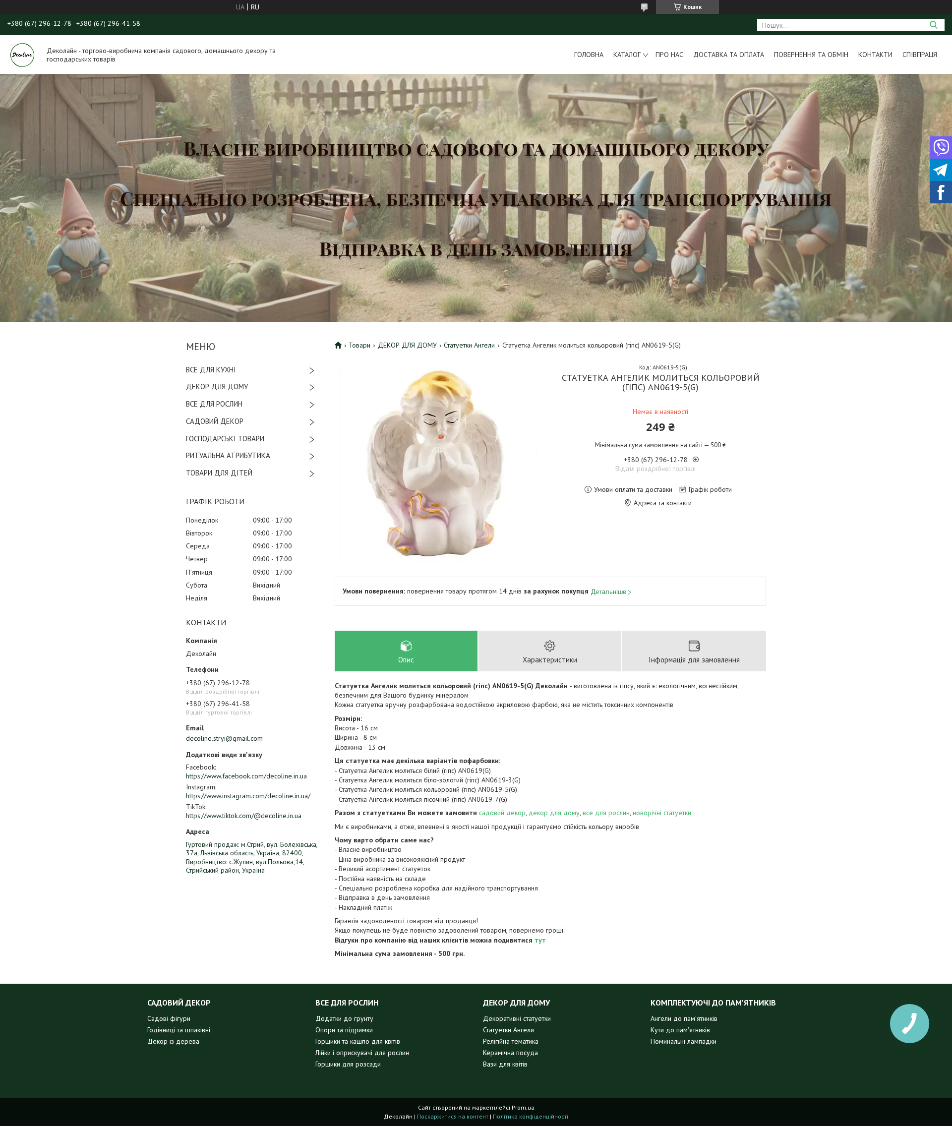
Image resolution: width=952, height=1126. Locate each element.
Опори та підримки (344, 1029)
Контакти (875, 54)
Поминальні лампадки (683, 1041)
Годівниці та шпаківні (178, 1029)
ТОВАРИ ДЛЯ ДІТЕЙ (219, 472)
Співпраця (919, 54)
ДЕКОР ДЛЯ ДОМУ (217, 386)
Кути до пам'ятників (680, 1029)
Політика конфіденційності (530, 1116)
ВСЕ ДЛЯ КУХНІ (211, 369)
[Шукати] (933, 25)
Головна (588, 54)
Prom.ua (523, 1107)
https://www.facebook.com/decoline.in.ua (246, 775)
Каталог (627, 54)
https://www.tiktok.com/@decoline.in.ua (243, 815)
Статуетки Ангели (469, 345)
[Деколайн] (22, 54)
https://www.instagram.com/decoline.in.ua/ (248, 795)
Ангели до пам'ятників (684, 1018)
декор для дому (554, 812)
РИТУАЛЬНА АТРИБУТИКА (228, 455)
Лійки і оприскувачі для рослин (362, 1052)
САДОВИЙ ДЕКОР (214, 421)
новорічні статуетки (662, 812)
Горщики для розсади (348, 1064)
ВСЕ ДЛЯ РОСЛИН (214, 404)
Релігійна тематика (510, 1041)
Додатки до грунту (344, 1018)
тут (540, 940)
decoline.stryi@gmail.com (224, 738)
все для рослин (606, 812)
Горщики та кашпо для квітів (357, 1041)
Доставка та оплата (728, 54)
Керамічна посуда (510, 1052)
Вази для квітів (505, 1064)
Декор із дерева (173, 1041)
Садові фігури (168, 1018)
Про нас (669, 54)
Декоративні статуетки (517, 1018)
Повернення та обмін (811, 54)
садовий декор (502, 812)
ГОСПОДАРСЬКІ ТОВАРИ (225, 438)
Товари (359, 345)
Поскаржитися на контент (452, 1116)
